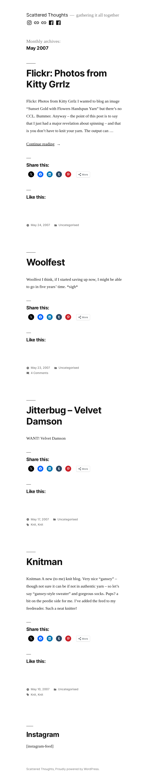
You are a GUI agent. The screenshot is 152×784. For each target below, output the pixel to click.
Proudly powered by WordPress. (77, 769)
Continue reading (43, 144)
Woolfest (45, 262)
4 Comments (39, 373)
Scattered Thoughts (47, 15)
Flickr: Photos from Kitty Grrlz (66, 79)
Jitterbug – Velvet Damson (63, 415)
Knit (33, 524)
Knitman (44, 561)
